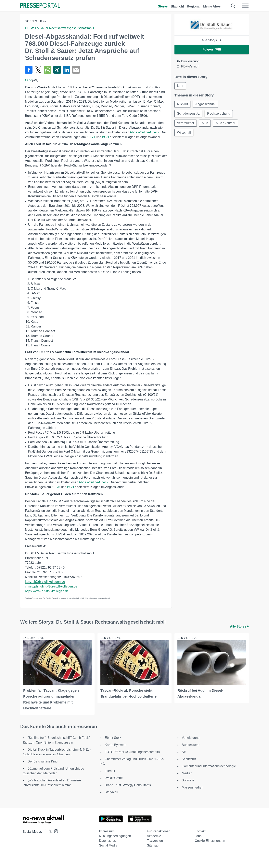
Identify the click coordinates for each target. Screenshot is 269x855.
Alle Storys (210, 40)
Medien (187, 773)
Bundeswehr (190, 744)
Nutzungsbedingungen (115, 836)
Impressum (106, 831)
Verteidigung (190, 737)
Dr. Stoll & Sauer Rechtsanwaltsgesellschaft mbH (59, 28)
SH (184, 752)
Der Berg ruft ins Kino (43, 761)
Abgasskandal (205, 104)
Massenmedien (192, 787)
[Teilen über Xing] (57, 70)
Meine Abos (212, 6)
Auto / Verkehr (225, 123)
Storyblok (111, 792)
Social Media (108, 845)
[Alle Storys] (211, 32)
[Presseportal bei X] (49, 831)
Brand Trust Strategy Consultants (128, 785)
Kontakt (200, 831)
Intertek (110, 771)
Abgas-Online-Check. (94, 482)
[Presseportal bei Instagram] (55, 831)
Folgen (207, 49)
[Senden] (76, 70)
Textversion (155, 840)
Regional (193, 6)
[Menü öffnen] (245, 6)
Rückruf (182, 104)
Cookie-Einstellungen (210, 840)
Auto (205, 123)
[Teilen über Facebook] (28, 70)
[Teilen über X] (38, 70)
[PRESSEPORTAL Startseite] (40, 5)
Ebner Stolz (113, 737)
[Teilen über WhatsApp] (47, 70)
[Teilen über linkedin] (66, 70)
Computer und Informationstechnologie (209, 766)
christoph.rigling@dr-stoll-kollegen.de (51, 586)
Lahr (28, 80)
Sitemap (153, 845)
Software (188, 780)
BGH (105, 137)
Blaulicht (177, 6)
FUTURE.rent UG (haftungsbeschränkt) (132, 752)
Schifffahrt (189, 759)
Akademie (154, 836)
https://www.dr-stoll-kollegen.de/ (47, 591)
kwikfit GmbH (114, 778)
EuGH (90, 137)
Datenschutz (108, 840)
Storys (163, 6)
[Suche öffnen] (233, 6)
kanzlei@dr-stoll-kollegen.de (45, 581)
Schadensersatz (188, 113)
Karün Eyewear (115, 744)
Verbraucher (185, 123)
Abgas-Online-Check (144, 132)
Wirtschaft (184, 132)
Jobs (198, 836)
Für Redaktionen (158, 831)
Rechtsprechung (218, 113)
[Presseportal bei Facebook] (44, 831)
